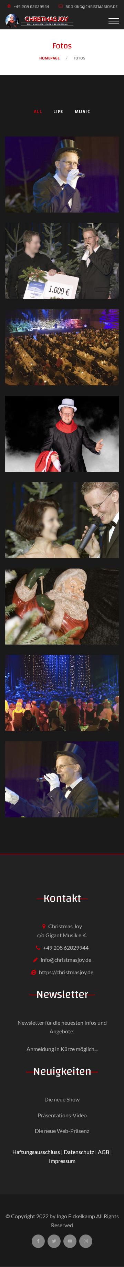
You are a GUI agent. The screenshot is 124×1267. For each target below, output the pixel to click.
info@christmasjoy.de (66, 959)
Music (82, 111)
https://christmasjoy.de (66, 972)
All (38, 111)
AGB (103, 1151)
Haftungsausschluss (36, 1151)
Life (58, 111)
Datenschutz (79, 1151)
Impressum (62, 1160)
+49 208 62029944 (66, 947)
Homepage (49, 58)
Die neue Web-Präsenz (62, 1130)
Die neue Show (62, 1099)
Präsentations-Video (62, 1115)
